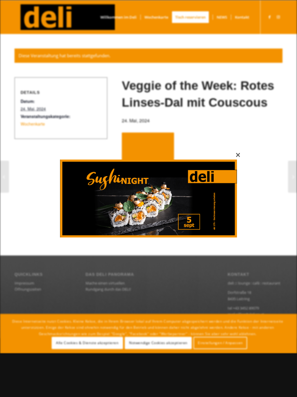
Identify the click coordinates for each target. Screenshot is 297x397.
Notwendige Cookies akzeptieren (158, 342)
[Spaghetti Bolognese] (292, 177)
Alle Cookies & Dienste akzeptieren (87, 342)
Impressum (24, 283)
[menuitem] (118, 17)
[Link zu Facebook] (269, 16)
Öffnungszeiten (28, 289)
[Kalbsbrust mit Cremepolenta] (4, 177)
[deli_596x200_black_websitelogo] (65, 17)
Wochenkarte (33, 124)
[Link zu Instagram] (278, 16)
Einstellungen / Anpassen (220, 342)
